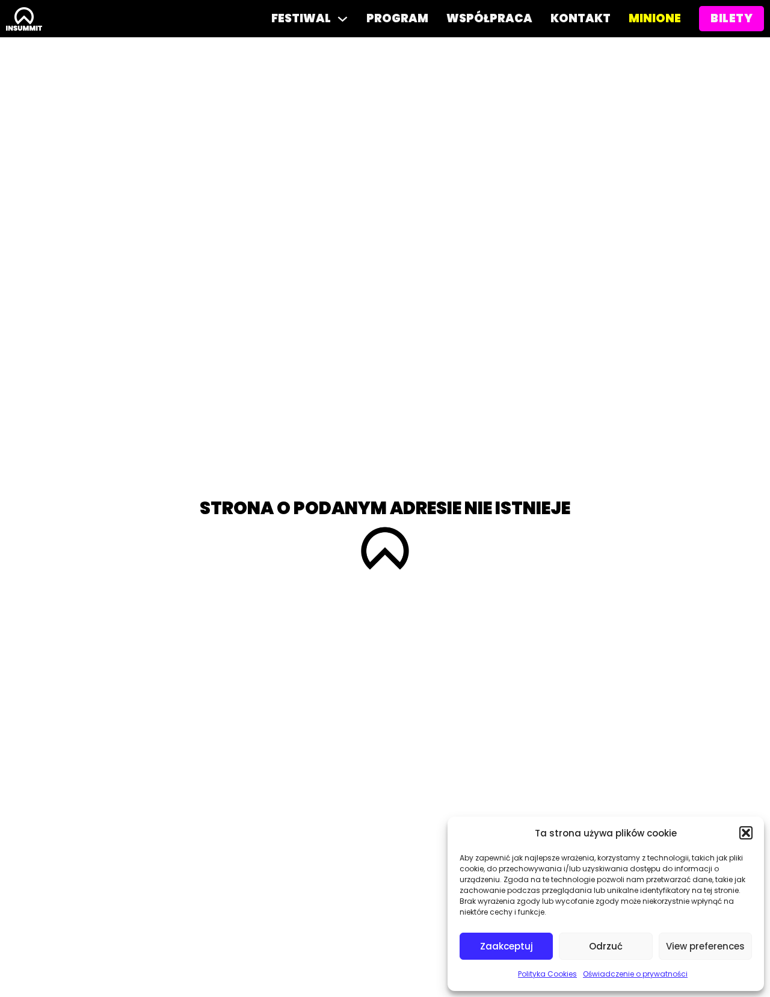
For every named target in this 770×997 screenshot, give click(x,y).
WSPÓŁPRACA (489, 18)
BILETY (731, 18)
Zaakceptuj (506, 946)
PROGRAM (397, 18)
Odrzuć (606, 946)
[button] (746, 833)
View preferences (705, 946)
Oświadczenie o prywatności (635, 974)
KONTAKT (580, 18)
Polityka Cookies (547, 974)
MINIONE (655, 18)
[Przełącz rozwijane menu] (342, 19)
